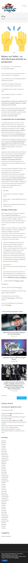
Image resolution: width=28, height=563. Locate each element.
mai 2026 (3, 446)
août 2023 (3, 502)
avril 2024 (3, 488)
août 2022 (3, 522)
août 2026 (3, 441)
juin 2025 (3, 465)
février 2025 (4, 472)
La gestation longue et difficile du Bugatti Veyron (14, 358)
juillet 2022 (3, 524)
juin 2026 (3, 444)
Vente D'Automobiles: (8, 68)
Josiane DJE (6, 66)
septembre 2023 (5, 500)
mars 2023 (3, 510)
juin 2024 (3, 484)
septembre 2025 (5, 460)
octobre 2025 (4, 458)
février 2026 (4, 451)
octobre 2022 (4, 519)
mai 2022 (3, 528)
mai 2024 (3, 486)
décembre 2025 (4, 454)
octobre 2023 (4, 498)
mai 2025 (3, 467)
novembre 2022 (4, 517)
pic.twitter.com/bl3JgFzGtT (20, 277)
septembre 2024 (5, 481)
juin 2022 (3, 526)
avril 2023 (3, 508)
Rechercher (3, 395)
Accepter (5, 560)
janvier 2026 (4, 453)
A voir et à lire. (11, 298)
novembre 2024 (4, 477)
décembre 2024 (4, 475)
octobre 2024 (4, 479)
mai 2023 (3, 507)
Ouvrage (9, 305)
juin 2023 (3, 505)
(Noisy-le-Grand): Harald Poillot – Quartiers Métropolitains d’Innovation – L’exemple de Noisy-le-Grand (13, 430)
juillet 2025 (3, 463)
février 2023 (4, 512)
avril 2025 (3, 468)
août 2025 (3, 461)
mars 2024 (3, 489)
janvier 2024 (4, 493)
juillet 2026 (3, 442)
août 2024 (3, 482)
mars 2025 (3, 470)
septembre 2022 (5, 521)
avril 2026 (3, 448)
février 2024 (4, 491)
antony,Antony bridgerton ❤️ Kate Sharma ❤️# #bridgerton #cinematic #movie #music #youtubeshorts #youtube (13, 422)
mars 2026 (3, 449)
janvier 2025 (4, 474)
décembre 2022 (4, 515)
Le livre (20, 287)
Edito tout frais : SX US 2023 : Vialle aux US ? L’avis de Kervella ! (14, 333)
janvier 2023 (4, 514)
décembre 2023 (4, 495)
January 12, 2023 (19, 280)
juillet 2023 (3, 503)
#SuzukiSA (11, 277)
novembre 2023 (4, 496)
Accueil (2, 18)
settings (16, 557)
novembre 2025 (4, 456)
